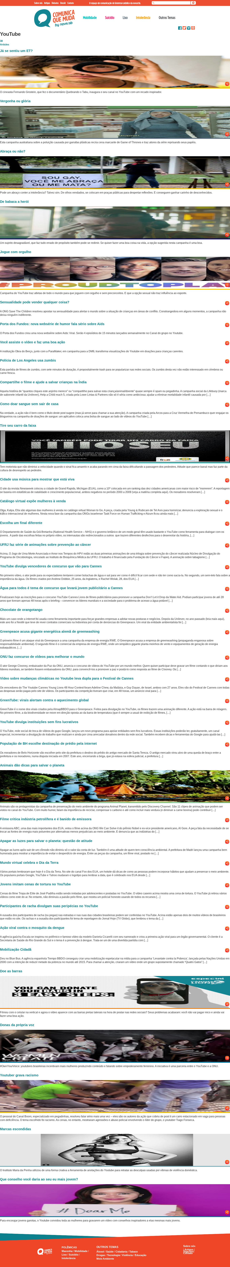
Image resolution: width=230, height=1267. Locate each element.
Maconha (67, 1251)
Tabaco (133, 1251)
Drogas (100, 1255)
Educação (140, 1255)
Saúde (109, 1251)
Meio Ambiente (105, 1258)
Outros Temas (167, 17)
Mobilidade (81, 1251)
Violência (127, 1255)
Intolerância (68, 1258)
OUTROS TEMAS (107, 1247)
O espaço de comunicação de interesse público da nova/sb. (115, 3)
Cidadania (121, 1251)
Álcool (100, 1251)
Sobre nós (189, 1246)
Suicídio (74, 1254)
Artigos (189, 1249)
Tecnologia (113, 1255)
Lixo (64, 1254)
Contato (188, 1253)
